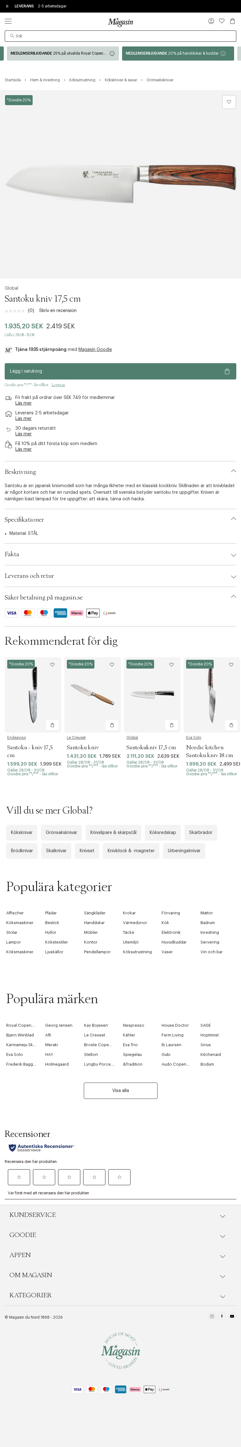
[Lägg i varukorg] (52, 725)
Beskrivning (20, 472)
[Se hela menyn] (8, 21)
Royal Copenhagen (25, 1025)
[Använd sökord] (12, 36)
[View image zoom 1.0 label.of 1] (120, 184)
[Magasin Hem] (120, 22)
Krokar (129, 913)
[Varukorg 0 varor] (232, 21)
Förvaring (171, 913)
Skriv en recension (58, 311)
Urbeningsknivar (184, 851)
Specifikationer (24, 520)
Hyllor (50, 932)
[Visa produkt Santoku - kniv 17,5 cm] (33, 695)
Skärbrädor (200, 833)
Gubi (166, 1054)
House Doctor (175, 1025)
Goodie (22, 1235)
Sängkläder (95, 913)
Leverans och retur (29, 576)
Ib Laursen (171, 1045)
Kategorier (30, 1295)
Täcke (128, 932)
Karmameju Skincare (25, 1045)
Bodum (207, 1064)
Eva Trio (130, 1045)
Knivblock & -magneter (131, 851)
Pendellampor (97, 952)
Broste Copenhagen (104, 1045)
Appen (20, 1255)
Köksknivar (22, 833)
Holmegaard (57, 1064)
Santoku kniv (83, 747)
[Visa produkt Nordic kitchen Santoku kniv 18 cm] (212, 695)
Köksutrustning (137, 952)
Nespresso (133, 1025)
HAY (49, 1054)
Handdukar (94, 923)
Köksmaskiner (20, 923)
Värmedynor (135, 923)
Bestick (52, 923)
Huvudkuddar (174, 942)
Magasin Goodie (95, 349)
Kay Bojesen (96, 1025)
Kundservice (32, 1215)
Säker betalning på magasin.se (44, 597)
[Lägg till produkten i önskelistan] (229, 102)
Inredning (210, 932)
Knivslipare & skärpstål (113, 833)
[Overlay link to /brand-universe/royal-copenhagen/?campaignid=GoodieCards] (63, 53)
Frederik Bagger (21, 1064)
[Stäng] (219, 791)
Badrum (208, 923)
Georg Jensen (58, 1025)
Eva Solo (193, 738)
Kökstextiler (56, 942)
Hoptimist (210, 1035)
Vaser (167, 952)
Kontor (91, 942)
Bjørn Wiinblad (20, 1035)
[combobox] (120, 36)
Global (11, 288)
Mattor (207, 913)
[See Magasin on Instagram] (212, 1317)
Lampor (13, 942)
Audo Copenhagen (180, 1064)
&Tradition (132, 1064)
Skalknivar (56, 851)
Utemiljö (131, 942)
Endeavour (16, 738)
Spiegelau (132, 1054)
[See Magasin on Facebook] (222, 1317)
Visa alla (120, 1091)
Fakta (12, 554)
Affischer (15, 913)
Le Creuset (76, 738)
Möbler (91, 932)
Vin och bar (212, 952)
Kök (165, 923)
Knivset (87, 851)
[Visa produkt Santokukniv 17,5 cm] (152, 695)
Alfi (48, 1035)
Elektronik (171, 932)
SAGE (206, 1025)
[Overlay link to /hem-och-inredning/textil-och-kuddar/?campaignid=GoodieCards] (178, 53)
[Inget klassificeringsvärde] (16, 311)
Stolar (12, 932)
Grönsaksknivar (61, 833)
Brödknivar (22, 851)
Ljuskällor (54, 952)
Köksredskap (163, 833)
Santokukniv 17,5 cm (151, 747)
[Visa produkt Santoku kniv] (92, 695)
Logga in (58, 385)
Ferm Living (173, 1035)
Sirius (206, 1045)
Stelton (91, 1054)
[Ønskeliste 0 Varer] (222, 21)
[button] (211, 21)
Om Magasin (30, 1275)
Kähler (129, 1035)
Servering (210, 942)
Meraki (51, 1045)
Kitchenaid (211, 1054)
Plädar (51, 913)
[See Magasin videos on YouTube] (232, 1317)
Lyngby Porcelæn (101, 1064)
